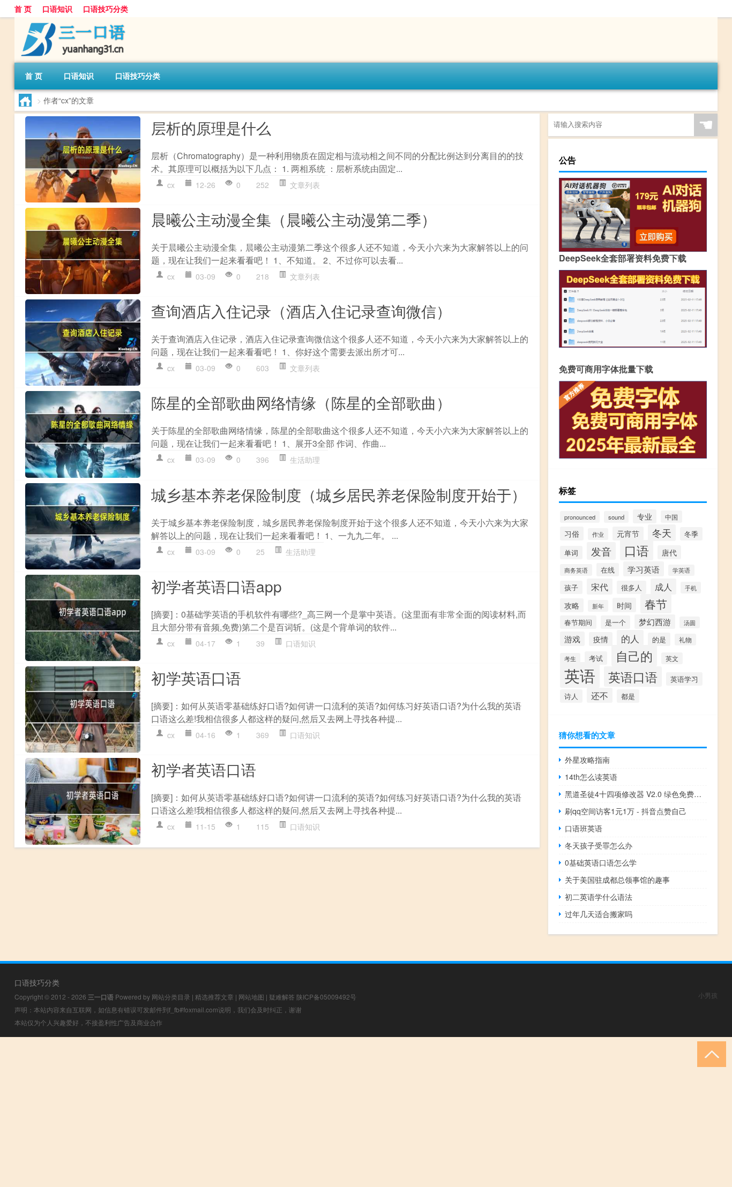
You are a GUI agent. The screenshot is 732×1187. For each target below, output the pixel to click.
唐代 (669, 552)
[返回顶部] (709, 1053)
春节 (656, 604)
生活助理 (305, 459)
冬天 (661, 532)
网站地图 (251, 996)
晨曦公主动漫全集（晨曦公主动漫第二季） (293, 219)
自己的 (634, 656)
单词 (571, 552)
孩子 (571, 587)
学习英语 (644, 569)
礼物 (685, 639)
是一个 (615, 622)
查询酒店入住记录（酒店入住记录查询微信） (301, 310)
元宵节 (628, 533)
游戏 (572, 638)
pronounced (579, 517)
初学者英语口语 (203, 769)
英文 (672, 658)
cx (171, 184)
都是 (628, 696)
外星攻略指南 (587, 759)
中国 (671, 516)
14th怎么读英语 (591, 776)
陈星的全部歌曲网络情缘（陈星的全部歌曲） (301, 402)
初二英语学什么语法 (598, 896)
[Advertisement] (321, 1112)
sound (616, 517)
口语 (636, 550)
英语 (579, 675)
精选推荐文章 (214, 996)
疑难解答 (282, 996)
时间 (624, 605)
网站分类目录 (171, 996)
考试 (596, 658)
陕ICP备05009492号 (326, 996)
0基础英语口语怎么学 (601, 862)
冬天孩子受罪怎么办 (598, 845)
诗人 (571, 696)
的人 (630, 638)
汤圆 (690, 622)
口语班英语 (583, 828)
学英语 (681, 570)
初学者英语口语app (216, 586)
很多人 (631, 587)
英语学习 (684, 679)
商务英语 (576, 570)
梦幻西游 (655, 621)
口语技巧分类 (105, 8)
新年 (598, 606)
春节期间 (578, 622)
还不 (599, 695)
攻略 (571, 605)
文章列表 (305, 184)
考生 (570, 659)
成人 (663, 586)
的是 (659, 639)
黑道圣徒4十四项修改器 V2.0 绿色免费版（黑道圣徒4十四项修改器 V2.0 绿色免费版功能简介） (636, 793)
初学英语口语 (196, 677)
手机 (691, 587)
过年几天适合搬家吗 (598, 913)
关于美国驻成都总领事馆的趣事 (617, 879)
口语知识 (57, 8)
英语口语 (633, 676)
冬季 (691, 534)
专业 (644, 516)
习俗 (571, 533)
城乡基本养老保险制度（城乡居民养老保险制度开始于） (338, 494)
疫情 (600, 639)
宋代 (599, 586)
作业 (598, 534)
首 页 (23, 8)
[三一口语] (70, 21)
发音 (601, 551)
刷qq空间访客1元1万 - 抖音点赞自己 (625, 811)
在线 (608, 570)
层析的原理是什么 (211, 127)
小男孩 (708, 995)
